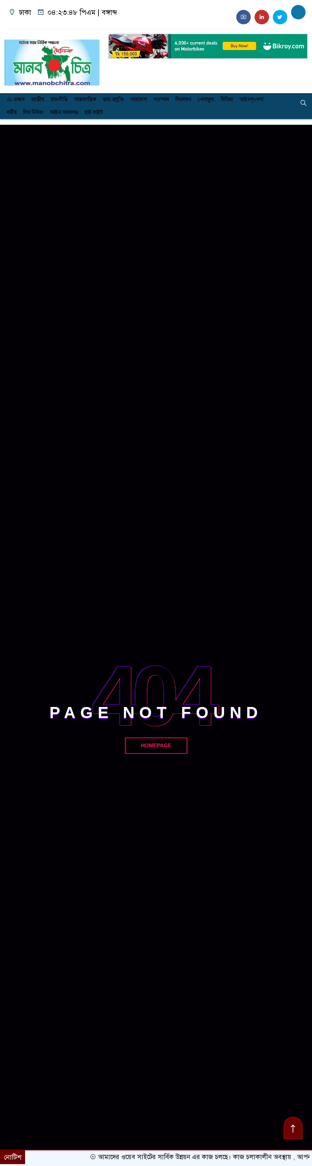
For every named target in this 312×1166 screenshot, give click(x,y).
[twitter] (280, 17)
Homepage (156, 745)
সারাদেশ (139, 99)
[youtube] (243, 17)
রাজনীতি (59, 99)
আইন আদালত (64, 112)
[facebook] (298, 12)
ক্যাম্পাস (161, 99)
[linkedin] (262, 17)
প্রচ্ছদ (18, 99)
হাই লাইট (93, 112)
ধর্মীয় (12, 112)
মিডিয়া (227, 99)
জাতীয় (37, 99)
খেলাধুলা (206, 99)
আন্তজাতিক (85, 99)
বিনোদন (183, 99)
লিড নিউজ (33, 112)
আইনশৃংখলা (251, 99)
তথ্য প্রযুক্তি (113, 99)
